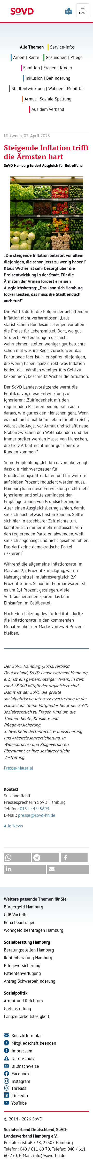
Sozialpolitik (15, 993)
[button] (17, 857)
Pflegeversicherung (22, 965)
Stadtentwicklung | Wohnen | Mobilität (48, 88)
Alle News (13, 826)
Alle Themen (32, 47)
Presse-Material (18, 768)
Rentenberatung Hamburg (28, 958)
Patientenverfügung (22, 973)
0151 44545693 (34, 809)
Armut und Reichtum (23, 1001)
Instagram (20, 1081)
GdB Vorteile (16, 914)
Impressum (21, 1051)
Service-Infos (62, 47)
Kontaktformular (26, 1035)
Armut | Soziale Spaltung (48, 99)
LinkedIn (19, 1095)
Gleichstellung (17, 1008)
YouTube (18, 1103)
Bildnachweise (24, 1066)
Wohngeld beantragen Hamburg (33, 930)
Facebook (19, 1074)
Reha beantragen (19, 922)
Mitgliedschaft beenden (33, 1043)
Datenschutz (22, 1058)
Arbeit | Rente (26, 57)
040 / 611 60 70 (35, 1149)
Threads (18, 1088)
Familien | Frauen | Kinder (47, 68)
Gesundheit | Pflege (64, 57)
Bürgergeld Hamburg (23, 907)
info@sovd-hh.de (49, 1155)
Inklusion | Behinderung (48, 78)
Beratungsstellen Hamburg (29, 950)
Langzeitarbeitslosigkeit (26, 1016)
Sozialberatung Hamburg (27, 942)
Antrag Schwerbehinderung (29, 981)
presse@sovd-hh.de (36, 815)
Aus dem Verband (48, 109)
